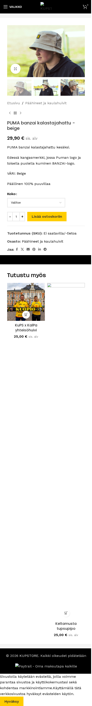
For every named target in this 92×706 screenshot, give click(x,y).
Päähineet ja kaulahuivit (46, 103)
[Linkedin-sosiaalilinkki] (39, 249)
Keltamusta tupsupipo (66, 626)
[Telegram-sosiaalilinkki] (45, 249)
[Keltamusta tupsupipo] (66, 451)
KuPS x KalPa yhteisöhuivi (26, 328)
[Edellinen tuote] (10, 113)
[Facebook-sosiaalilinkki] (16, 249)
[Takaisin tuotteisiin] (15, 113)
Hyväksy (11, 701)
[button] (26, 315)
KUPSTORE (28, 656)
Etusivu (13, 103)
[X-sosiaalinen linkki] (22, 249)
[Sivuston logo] (46, 6)
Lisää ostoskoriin (47, 216)
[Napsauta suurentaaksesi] (15, 69)
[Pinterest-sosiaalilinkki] (34, 249)
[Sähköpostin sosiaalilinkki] (28, 249)
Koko (11, 194)
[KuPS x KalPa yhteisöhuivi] (26, 302)
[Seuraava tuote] (20, 113)
